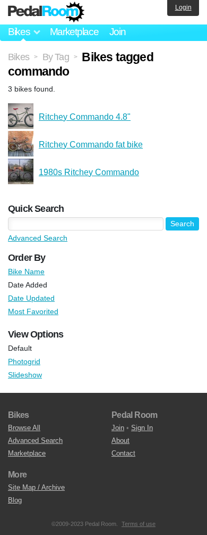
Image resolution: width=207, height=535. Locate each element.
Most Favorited (33, 311)
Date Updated (31, 298)
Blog (15, 500)
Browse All (24, 428)
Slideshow (25, 375)
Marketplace (74, 31)
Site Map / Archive (36, 487)
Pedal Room (46, 12)
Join (117, 31)
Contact (123, 453)
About (120, 441)
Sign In (142, 428)
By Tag (55, 57)
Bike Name (26, 271)
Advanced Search (37, 238)
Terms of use (139, 524)
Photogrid (24, 361)
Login (183, 7)
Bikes (18, 57)
